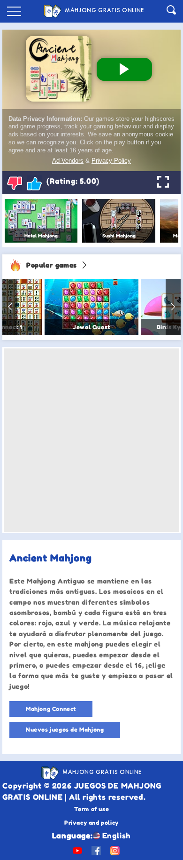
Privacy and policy (91, 822)
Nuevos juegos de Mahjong (65, 729)
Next (173, 307)
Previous (9, 307)
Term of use (91, 809)
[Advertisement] (91, 440)
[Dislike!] (14, 182)
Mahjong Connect (51, 708)
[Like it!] (34, 182)
